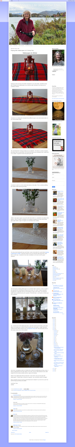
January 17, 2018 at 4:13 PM (17, 399)
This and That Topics (33, 390)
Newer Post (13, 432)
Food (53, 270)
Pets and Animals (55, 275)
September (55, 334)
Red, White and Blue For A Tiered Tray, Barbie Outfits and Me (60, 257)
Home (11, 45)
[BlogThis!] (25, 389)
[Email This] (24, 389)
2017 (54, 368)
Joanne (14, 408)
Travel (54, 280)
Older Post (47, 432)
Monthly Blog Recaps (56, 274)
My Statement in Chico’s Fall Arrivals (58, 312)
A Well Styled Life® (56, 287)
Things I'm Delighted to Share (26, 390)
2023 (54, 323)
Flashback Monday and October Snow (60, 228)
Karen (14, 414)
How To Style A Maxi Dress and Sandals (60, 235)
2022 (54, 324)
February (55, 343)
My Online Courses (29, 45)
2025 (54, 320)
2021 (54, 325)
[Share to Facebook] (27, 389)
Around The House (60, 250)
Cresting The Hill (55, 293)
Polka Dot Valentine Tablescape (58, 349)
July (54, 337)
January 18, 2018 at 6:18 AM (17, 411)
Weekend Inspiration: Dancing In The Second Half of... (58, 347)
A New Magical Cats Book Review (59, 362)
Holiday (54, 271)
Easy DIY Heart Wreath (57, 354)
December (55, 330)
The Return (54, 303)
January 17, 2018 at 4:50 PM (17, 405)
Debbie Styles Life (16, 425)
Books (54, 266)
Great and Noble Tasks (56, 299)
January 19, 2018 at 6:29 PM (17, 428)
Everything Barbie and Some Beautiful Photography (60, 213)
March (55, 342)
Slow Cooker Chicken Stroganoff (57, 291)
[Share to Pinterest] (28, 389)
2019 (54, 328)
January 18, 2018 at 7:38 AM (17, 422)
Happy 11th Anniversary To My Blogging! (60, 221)
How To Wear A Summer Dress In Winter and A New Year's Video (60, 243)
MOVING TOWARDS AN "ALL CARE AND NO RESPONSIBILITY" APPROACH (58, 295)
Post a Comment (14, 430)
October (55, 333)
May (54, 339)
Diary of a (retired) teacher (57, 297)
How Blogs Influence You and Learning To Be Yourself (58, 358)
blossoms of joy (31, 328)
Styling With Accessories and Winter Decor (58, 366)
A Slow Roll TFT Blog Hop (56, 306)
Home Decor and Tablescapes (17, 390)
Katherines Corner (56, 305)
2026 (54, 319)
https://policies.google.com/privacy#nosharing (58, 98)
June (55, 338)
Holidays (54, 272)
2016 (54, 369)
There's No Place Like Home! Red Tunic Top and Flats (60, 199)
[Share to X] (26, 389)
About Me (15, 45)
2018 (54, 329)
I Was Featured (21, 45)
